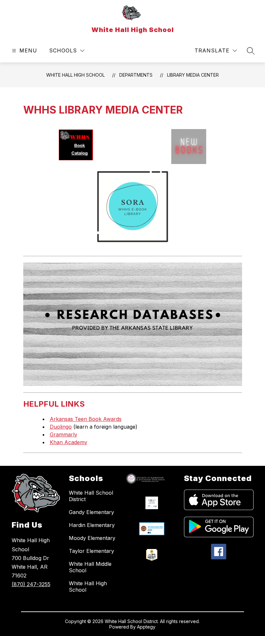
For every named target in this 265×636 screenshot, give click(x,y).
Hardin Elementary (92, 525)
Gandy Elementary (91, 512)
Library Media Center (193, 75)
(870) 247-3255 (31, 584)
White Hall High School (75, 75)
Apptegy (146, 627)
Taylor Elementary (91, 551)
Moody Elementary (92, 538)
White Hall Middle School (90, 567)
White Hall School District (91, 495)
